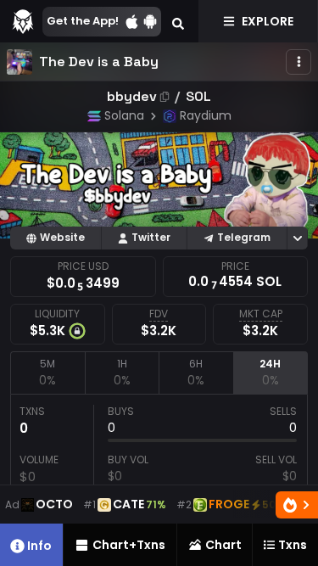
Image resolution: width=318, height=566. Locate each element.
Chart (223, 544)
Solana (124, 115)
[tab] (47, 372)
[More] (298, 62)
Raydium (206, 115)
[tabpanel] (159, 473)
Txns (292, 544)
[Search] (178, 21)
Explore (267, 21)
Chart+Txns (128, 544)
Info (39, 545)
